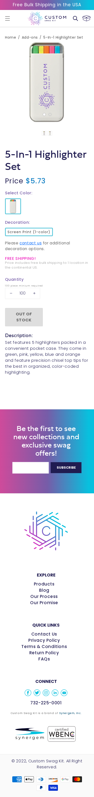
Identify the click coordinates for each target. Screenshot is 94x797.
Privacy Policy (44, 640)
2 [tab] (50, 114)
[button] (7, 18)
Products (44, 584)
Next (86, 81)
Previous (7, 81)
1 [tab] (44, 114)
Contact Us (44, 634)
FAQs (44, 659)
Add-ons (30, 37)
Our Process (44, 596)
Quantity (14, 279)
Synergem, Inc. (70, 713)
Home (10, 37)
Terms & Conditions (44, 647)
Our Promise (44, 603)
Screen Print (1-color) (28, 231)
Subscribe (66, 467)
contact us (31, 243)
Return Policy (44, 653)
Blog (44, 590)
